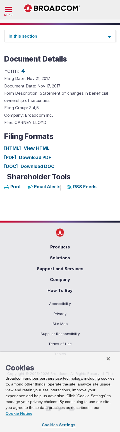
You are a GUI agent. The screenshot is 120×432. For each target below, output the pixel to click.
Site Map (60, 323)
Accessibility (60, 303)
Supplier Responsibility (60, 333)
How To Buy (60, 290)
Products (60, 247)
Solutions (60, 257)
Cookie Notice (19, 413)
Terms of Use (60, 343)
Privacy (60, 313)
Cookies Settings (59, 425)
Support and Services (60, 268)
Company (60, 279)
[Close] (108, 358)
